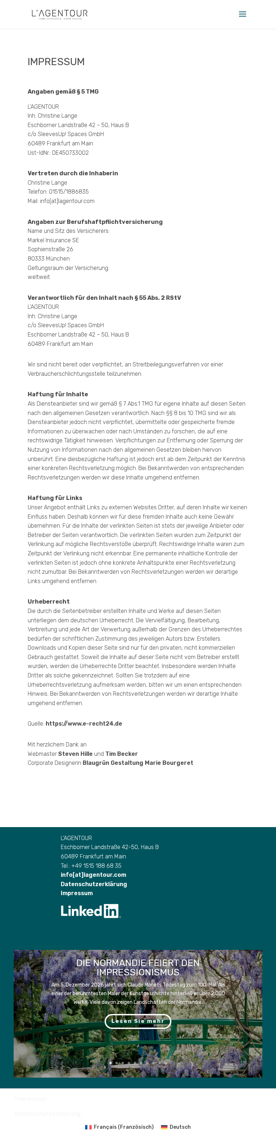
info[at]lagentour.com (93, 874)
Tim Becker (121, 753)
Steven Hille (75, 753)
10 (165, 1063)
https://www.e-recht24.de (84, 723)
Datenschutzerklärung (94, 884)
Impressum (77, 893)
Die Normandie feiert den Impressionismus (138, 967)
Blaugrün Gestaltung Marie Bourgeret (138, 762)
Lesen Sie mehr (138, 1021)
